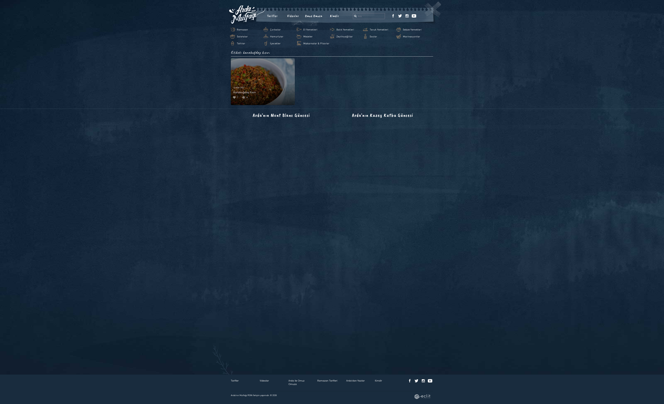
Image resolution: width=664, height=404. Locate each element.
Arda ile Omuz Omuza (296, 382)
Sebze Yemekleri (412, 29)
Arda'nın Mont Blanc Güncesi (281, 115)
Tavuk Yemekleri (379, 29)
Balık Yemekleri (345, 29)
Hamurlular (276, 36)
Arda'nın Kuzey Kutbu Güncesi (382, 115)
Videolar (293, 16)
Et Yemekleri (310, 29)
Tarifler (272, 16)
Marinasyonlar (411, 36)
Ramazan (242, 29)
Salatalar (242, 36)
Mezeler (308, 36)
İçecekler (275, 43)
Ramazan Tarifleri (327, 380)
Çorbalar (275, 29)
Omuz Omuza (313, 16)
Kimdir (334, 16)
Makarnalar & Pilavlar (316, 43)
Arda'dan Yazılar (355, 380)
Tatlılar (241, 43)
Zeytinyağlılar (344, 36)
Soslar (373, 36)
